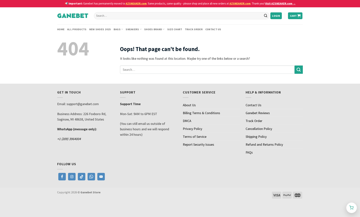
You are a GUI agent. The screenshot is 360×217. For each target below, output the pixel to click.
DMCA (187, 121)
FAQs (249, 152)
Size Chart (174, 29)
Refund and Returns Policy (264, 144)
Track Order (194, 29)
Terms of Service (194, 136)
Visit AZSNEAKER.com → (280, 3)
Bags (117, 29)
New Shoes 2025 (100, 29)
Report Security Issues (198, 144)
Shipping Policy (256, 136)
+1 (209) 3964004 (69, 139)
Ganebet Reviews (258, 113)
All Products (76, 29)
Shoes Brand (153, 29)
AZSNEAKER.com (136, 3)
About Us (189, 105)
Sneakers (132, 29)
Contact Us (213, 29)
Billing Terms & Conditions (201, 113)
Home (60, 29)
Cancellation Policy (259, 129)
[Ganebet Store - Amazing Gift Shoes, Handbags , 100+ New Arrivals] (72, 16)
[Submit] (265, 15)
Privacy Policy (192, 129)
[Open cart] (351, 208)
